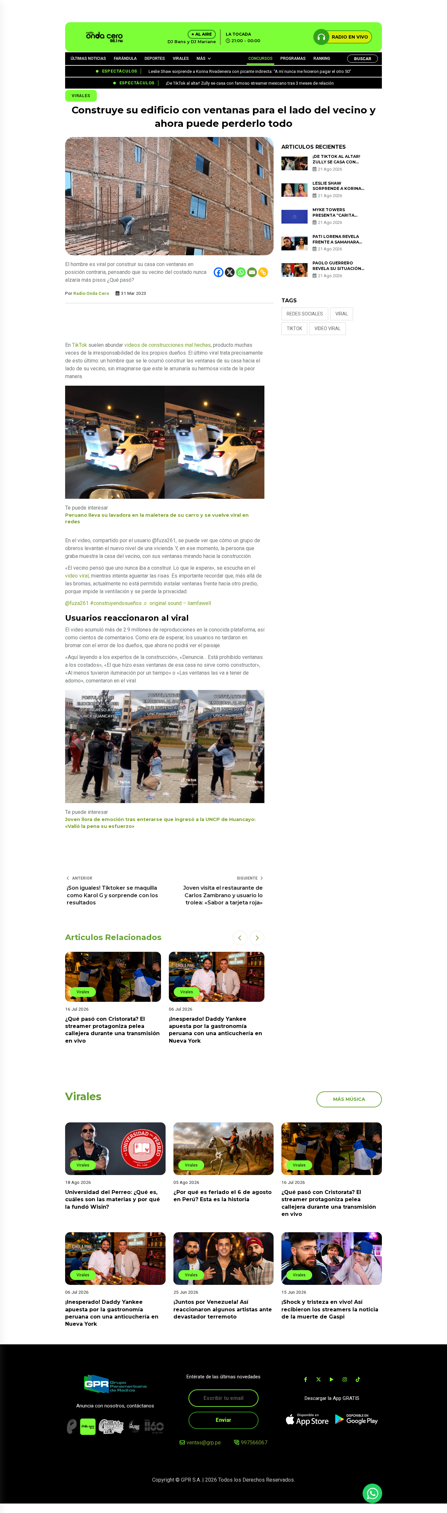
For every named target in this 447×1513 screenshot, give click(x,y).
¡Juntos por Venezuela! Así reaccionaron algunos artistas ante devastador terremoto (222, 1309)
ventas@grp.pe (204, 1442)
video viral (77, 576)
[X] (230, 272)
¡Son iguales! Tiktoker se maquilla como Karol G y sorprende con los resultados (112, 895)
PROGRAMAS (293, 58)
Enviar (223, 1420)
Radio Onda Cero (91, 293)
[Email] (252, 272)
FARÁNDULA (125, 58)
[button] (240, 938)
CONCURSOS (260, 58)
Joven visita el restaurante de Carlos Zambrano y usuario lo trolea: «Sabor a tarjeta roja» (223, 895)
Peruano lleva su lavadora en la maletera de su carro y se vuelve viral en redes (157, 518)
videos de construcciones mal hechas (167, 345)
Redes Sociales (305, 313)
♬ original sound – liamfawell (177, 603)
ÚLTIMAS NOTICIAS (88, 58)
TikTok (79, 345)
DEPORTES (155, 58)
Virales (81, 95)
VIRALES (181, 58)
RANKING (321, 58)
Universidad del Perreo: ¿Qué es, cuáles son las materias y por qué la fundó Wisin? (112, 1199)
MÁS (201, 58)
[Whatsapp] (241, 272)
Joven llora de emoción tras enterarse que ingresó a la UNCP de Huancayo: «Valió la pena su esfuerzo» (160, 822)
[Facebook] (219, 272)
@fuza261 (77, 603)
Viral (341, 313)
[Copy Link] (263, 272)
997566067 (254, 1442)
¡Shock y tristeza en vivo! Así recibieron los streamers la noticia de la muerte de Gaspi (329, 1309)
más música (349, 1099)
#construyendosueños (116, 603)
